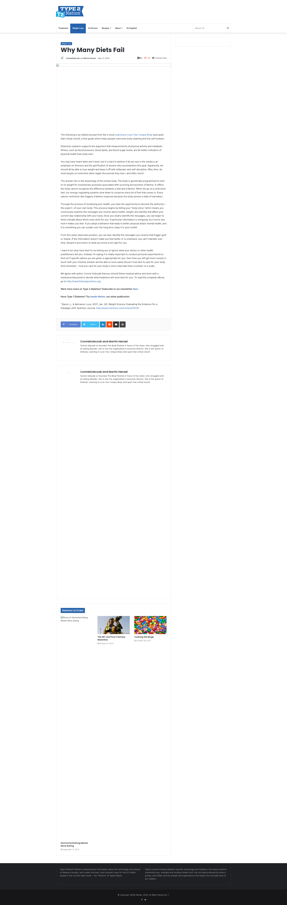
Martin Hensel (90, 58)
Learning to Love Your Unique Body (133, 134)
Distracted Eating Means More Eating (74, 844)
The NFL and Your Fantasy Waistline (111, 638)
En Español (132, 28)
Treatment (63, 28)
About (118, 28)
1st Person (93, 28)
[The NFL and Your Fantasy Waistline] (113, 625)
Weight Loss (78, 28)
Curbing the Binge (144, 636)
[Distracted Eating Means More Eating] (77, 728)
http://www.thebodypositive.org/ (84, 281)
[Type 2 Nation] (73, 11)
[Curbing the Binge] (150, 625)
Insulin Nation (97, 296)
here (135, 289)
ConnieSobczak (73, 58)
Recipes (105, 28)
